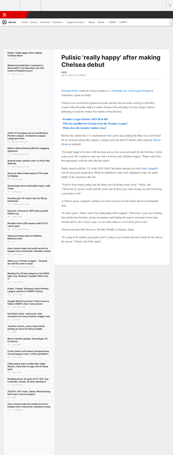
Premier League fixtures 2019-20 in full (85, 119)
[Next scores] (169, 5)
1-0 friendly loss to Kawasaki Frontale (130, 90)
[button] (162, 14)
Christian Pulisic (70, 90)
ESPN (18, 14)
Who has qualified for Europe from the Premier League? (95, 123)
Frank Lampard (148, 168)
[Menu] (4, 14)
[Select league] (10, 5)
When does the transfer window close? (85, 128)
